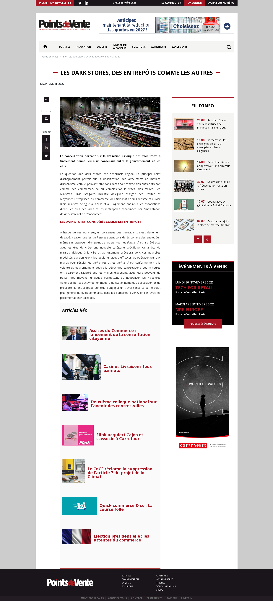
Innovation (83, 46)
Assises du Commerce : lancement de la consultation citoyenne (119, 334)
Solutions (139, 46)
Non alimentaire (164, 579)
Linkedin (186, 598)
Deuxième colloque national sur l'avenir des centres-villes (124, 404)
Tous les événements (202, 324)
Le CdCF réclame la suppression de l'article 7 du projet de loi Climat (120, 472)
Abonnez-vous (117, 598)
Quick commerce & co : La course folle (126, 507)
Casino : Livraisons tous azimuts (127, 368)
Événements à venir (166, 586)
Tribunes (160, 582)
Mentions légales (92, 598)
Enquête (102, 46)
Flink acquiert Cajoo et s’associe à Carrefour (119, 436)
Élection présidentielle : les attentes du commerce (121, 538)
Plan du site (154, 598)
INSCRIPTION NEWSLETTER (55, 2)
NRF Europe (189, 309)
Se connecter (171, 2)
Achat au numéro (221, 2)
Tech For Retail (194, 287)
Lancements (179, 46)
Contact (136, 598)
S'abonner (195, 2)
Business (64, 46)
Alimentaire (158, 46)
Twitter (172, 598)
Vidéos (159, 590)
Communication (130, 579)
